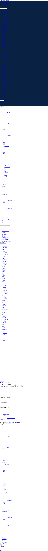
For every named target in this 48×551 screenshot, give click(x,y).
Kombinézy (3, 38)
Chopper (4, 143)
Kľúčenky (4, 16)
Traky (5, 494)
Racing (2, 90)
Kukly (3, 51)
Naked (4, 43)
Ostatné (4, 21)
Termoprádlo (4, 65)
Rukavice (5, 174)
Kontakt (4, 415)
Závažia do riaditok (5, 28)
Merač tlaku (4, 30)
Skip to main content (6, 0)
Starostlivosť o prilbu (6, 146)
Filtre (3, 72)
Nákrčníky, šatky (5, 55)
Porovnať (3, 541)
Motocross (5, 63)
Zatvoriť (1, 544)
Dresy (5, 53)
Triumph (4, 78)
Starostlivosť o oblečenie (7, 177)
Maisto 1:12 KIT (6, 18)
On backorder (3, 340)
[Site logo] (3, 7)
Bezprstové (5, 61)
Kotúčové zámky (5, 97)
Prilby (2, 79)
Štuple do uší (4, 89)
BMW (3, 75)
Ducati (4, 76)
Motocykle (3, 41)
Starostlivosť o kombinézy (7, 167)
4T (3, 306)
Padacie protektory (5, 94)
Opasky (4, 60)
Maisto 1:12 (5, 17)
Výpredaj (3, 91)
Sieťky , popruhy (5, 12)
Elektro (4, 35)
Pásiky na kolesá (5, 24)
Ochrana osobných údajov (6, 414)
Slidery (4, 40)
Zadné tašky (4, 14)
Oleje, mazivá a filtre (4, 70)
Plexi (5, 145)
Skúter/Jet (4, 88)
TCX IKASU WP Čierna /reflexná (5, 382)
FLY (5, 85)
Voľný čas (4, 66)
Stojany (4, 37)
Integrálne (4, 142)
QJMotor (4, 96)
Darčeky (3, 15)
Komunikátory (4, 82)
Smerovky (4, 33)
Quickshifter (4, 32)
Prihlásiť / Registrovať (4, 542)
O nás (3, 412)
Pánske (4, 39)
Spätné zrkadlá (4, 26)
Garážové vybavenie (4, 34)
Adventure (4, 42)
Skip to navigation (2, 0)
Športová (4, 69)
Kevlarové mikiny (6, 491)
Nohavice (4, 170)
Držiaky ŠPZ (4, 22)
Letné (5, 48)
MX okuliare (4, 318)
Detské (4, 80)
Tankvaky (4, 13)
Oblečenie (3, 46)
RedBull (5, 86)
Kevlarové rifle (6, 57)
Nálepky (4, 20)
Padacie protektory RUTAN (5, 74)
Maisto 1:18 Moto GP (6, 19)
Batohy (4, 10)
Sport (3, 44)
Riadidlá (4, 260)
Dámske (5, 56)
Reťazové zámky (5, 98)
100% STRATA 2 (6, 84)
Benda (4, 129)
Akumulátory (4, 29)
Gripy (3, 23)
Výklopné (4, 141)
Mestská (4, 153)
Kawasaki (4, 77)
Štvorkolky (4, 45)
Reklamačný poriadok (5, 413)
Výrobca (3, 95)
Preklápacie (4, 87)
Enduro (4, 81)
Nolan (1, 387)
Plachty (4, 36)
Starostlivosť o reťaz (5, 73)
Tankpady (4, 27)
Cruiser (4, 277)
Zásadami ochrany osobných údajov (11, 418)
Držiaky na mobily (5, 11)
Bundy (4, 47)
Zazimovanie (3, 99)
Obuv (2, 67)
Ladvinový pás (4, 52)
